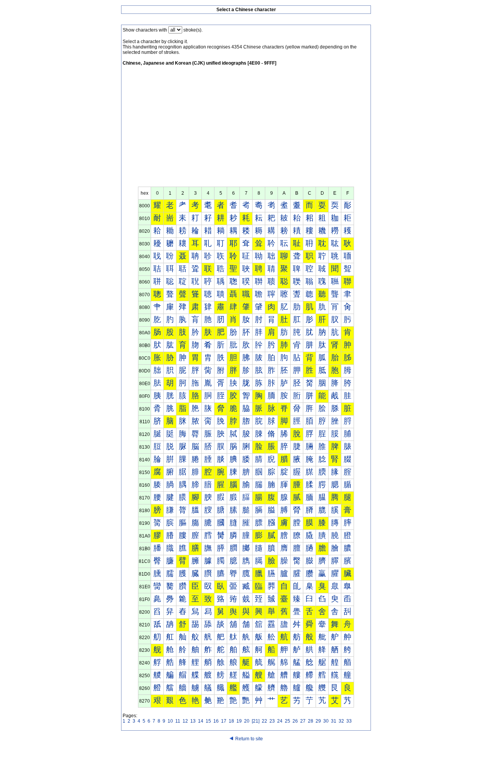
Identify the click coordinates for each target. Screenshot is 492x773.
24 (280, 721)
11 (177, 721)
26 (295, 721)
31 (333, 721)
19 (239, 721)
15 (208, 721)
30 (326, 721)
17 (223, 721)
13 (193, 721)
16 (216, 721)
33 (349, 721)
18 (231, 721)
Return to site (249, 738)
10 (170, 721)
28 (310, 721)
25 (287, 721)
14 (200, 721)
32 (341, 721)
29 (318, 721)
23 (272, 721)
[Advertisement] (246, 129)
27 (303, 721)
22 (264, 721)
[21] (255, 721)
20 (246, 721)
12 (185, 721)
